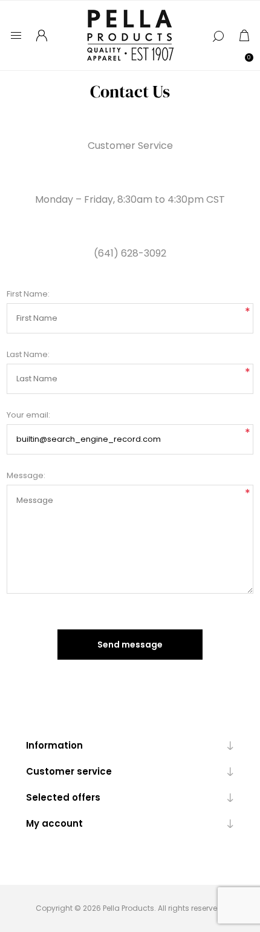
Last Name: (28, 354)
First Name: (28, 294)
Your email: (28, 415)
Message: (26, 475)
